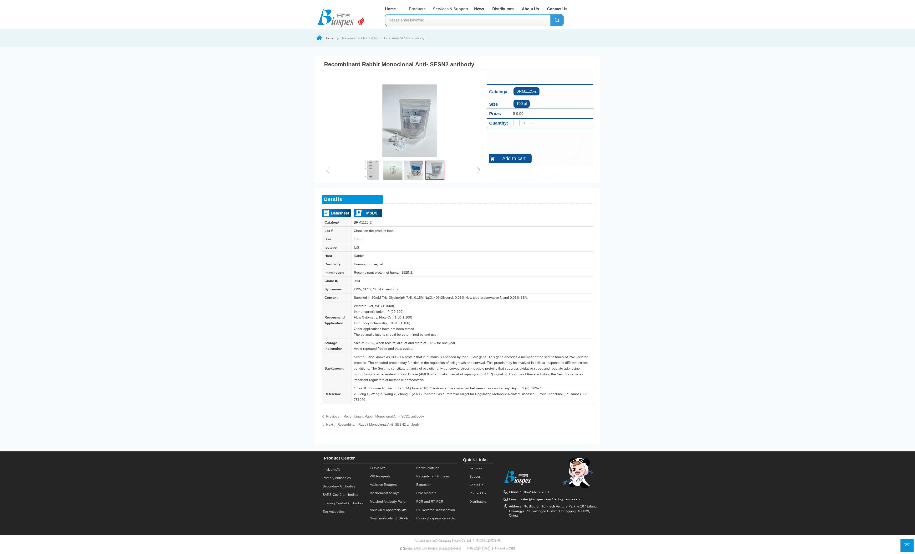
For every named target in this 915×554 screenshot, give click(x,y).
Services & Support (450, 9)
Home (329, 38)
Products (417, 9)
